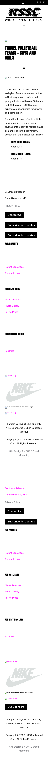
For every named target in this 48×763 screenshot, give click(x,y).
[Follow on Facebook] (37, 2)
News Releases (13, 299)
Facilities (9, 351)
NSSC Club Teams (14, 254)
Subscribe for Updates (21, 225)
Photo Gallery (12, 306)
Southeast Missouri (15, 488)
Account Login (12, 273)
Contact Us (14, 214)
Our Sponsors (16, 706)
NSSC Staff (11, 344)
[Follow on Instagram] (40, 2)
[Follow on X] (43, 2)
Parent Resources (14, 267)
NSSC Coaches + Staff (17, 260)
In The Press (11, 312)
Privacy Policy (12, 206)
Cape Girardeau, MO (16, 494)
